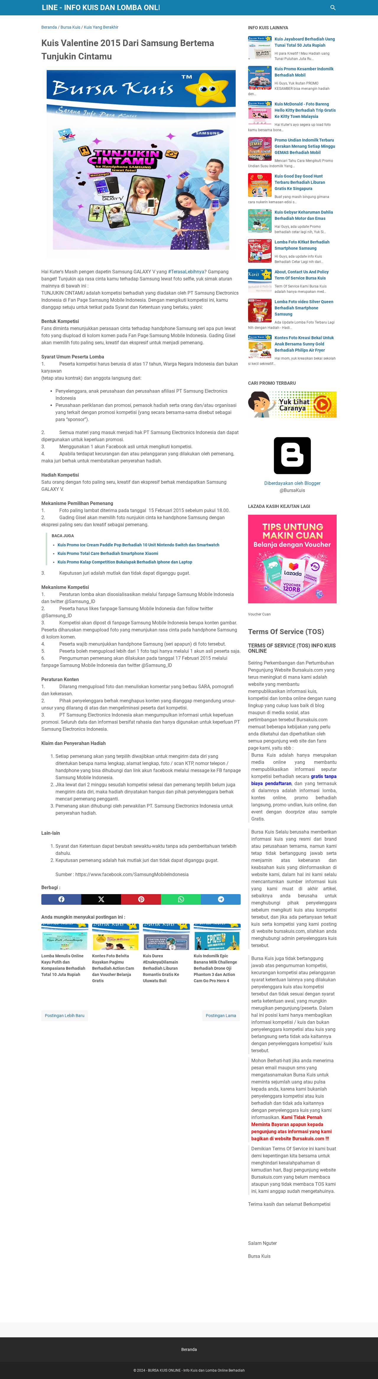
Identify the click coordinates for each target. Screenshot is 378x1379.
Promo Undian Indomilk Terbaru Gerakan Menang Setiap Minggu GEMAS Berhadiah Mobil (305, 146)
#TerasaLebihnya (186, 271)
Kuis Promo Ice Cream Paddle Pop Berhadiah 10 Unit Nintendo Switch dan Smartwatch (138, 544)
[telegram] (221, 899)
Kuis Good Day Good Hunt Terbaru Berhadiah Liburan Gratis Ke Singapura (300, 182)
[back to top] (366, 1366)
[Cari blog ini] (333, 7)
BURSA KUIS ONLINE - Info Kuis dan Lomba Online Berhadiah (196, 1370)
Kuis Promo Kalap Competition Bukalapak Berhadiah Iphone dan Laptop (125, 562)
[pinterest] (141, 899)
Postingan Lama (221, 1015)
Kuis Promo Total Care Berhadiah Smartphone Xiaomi (108, 553)
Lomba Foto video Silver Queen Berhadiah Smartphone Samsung (304, 307)
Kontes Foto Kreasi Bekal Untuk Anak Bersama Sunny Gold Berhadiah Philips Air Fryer (304, 344)
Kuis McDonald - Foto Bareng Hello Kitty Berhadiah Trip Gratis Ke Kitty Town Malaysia (305, 110)
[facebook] (61, 899)
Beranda (189, 1349)
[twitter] (101, 899)
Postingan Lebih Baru (64, 1015)
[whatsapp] (181, 899)
